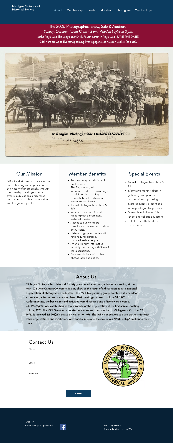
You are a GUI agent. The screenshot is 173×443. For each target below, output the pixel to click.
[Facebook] (63, 427)
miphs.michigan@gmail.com (39, 425)
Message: (34, 373)
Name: (32, 349)
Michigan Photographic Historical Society (26, 8)
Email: (32, 362)
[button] (74, 10)
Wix (130, 429)
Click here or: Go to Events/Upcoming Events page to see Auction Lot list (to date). (88, 42)
